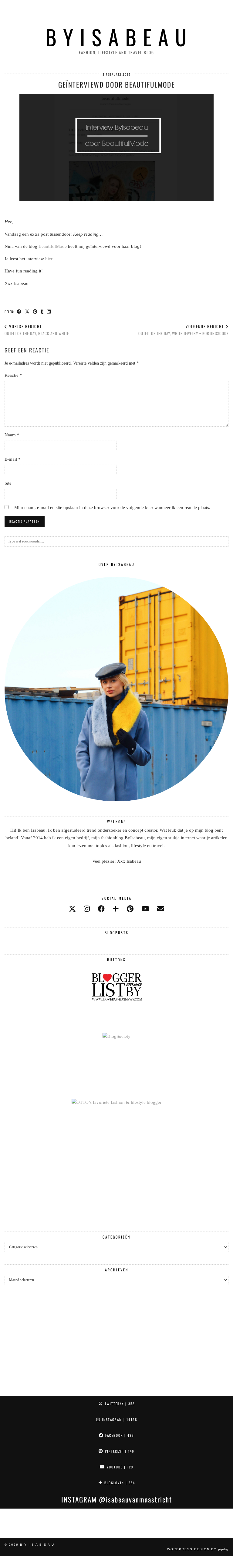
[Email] (160, 909)
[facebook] (101, 909)
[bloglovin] (116, 909)
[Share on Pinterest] (35, 311)
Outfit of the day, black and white (37, 329)
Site (8, 483)
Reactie (13, 375)
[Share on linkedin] (49, 311)
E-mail (13, 459)
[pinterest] (130, 909)
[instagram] (87, 909)
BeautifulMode (53, 246)
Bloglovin (119, 1482)
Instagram (118, 1419)
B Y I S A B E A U (116, 36)
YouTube (119, 1466)
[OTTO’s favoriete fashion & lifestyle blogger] (116, 1102)
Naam (12, 434)
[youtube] (145, 909)
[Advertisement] (116, 1168)
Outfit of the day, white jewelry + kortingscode (183, 329)
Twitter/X (119, 1403)
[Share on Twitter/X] (27, 311)
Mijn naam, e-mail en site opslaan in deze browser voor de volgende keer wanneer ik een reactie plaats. (112, 507)
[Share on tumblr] (42, 311)
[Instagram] (14, 1523)
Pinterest (118, 1451)
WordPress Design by (197, 1549)
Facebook (119, 1435)
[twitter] (72, 909)
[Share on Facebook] (19, 311)
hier (48, 258)
